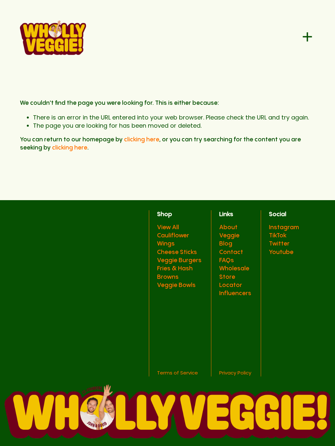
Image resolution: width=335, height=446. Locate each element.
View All (168, 227)
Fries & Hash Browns (175, 272)
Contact (231, 252)
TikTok (277, 235)
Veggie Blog (229, 239)
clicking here (141, 139)
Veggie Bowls (176, 285)
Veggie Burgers (179, 260)
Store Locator (230, 281)
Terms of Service (177, 372)
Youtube (281, 252)
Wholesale (234, 268)
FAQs (226, 260)
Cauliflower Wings (173, 239)
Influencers (235, 293)
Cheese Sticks (177, 252)
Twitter (279, 244)
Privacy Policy (235, 372)
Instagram (284, 227)
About (228, 227)
